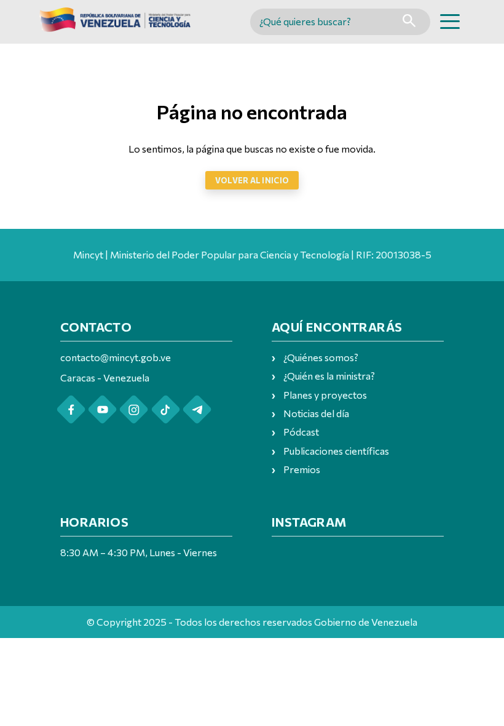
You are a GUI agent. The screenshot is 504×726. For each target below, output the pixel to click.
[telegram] (197, 409)
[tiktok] (165, 409)
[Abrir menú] (450, 21)
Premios (301, 469)
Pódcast (301, 431)
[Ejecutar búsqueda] (409, 22)
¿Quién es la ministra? (329, 375)
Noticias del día (316, 413)
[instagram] (133, 409)
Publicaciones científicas (336, 451)
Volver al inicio (252, 180)
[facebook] (71, 409)
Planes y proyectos (325, 395)
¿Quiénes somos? (320, 357)
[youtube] (102, 409)
